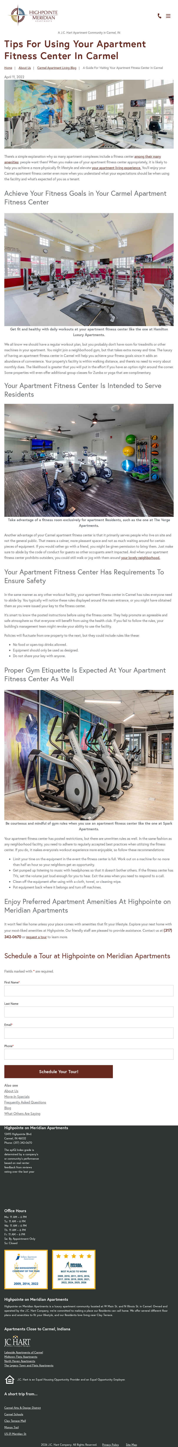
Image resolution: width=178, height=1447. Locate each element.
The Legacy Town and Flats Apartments (28, 1365)
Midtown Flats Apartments (20, 1357)
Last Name (11, 1004)
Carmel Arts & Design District (22, 1408)
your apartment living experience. (116, 167)
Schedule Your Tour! (58, 1071)
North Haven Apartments (19, 1361)
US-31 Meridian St (15, 1434)
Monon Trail (11, 1427)
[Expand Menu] (165, 22)
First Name (11, 982)
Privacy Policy (110, 1445)
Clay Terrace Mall (15, 1421)
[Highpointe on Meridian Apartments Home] (33, 15)
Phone (8, 1046)
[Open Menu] (168, 15)
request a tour (36, 937)
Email (7, 1025)
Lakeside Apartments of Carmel (23, 1352)
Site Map (131, 1445)
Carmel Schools (13, 1414)
